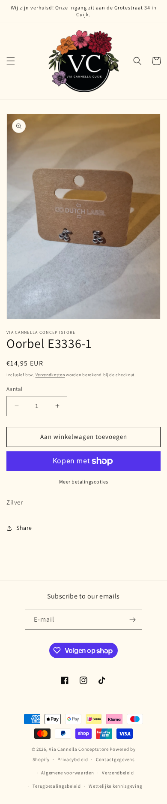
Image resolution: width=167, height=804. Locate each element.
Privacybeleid (72, 759)
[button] (10, 60)
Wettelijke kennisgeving (115, 786)
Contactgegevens (115, 759)
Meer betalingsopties (83, 481)
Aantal (14, 389)
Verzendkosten (50, 375)
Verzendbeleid (118, 773)
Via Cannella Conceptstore (79, 749)
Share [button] (24, 528)
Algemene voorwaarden (67, 773)
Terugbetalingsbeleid (57, 786)
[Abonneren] (132, 620)
